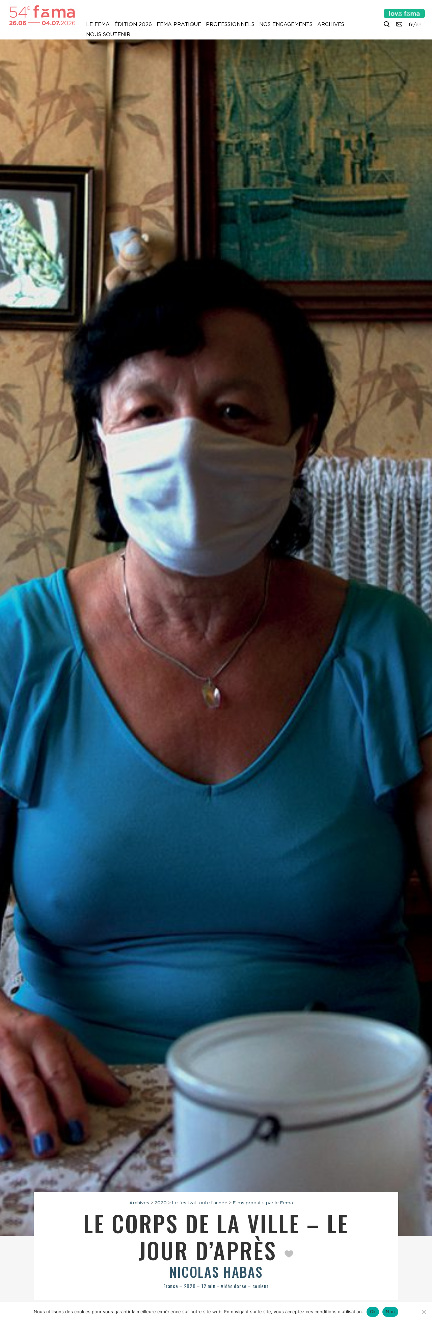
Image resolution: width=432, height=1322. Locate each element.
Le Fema (98, 24)
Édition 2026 (133, 24)
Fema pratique (179, 24)
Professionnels (230, 24)
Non (390, 1311)
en (418, 25)
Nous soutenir (108, 34)
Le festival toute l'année (199, 1202)
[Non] (423, 1312)
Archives (330, 24)
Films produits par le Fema (263, 1202)
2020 (161, 1202)
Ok (373, 1311)
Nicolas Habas (216, 1272)
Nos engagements (286, 24)
